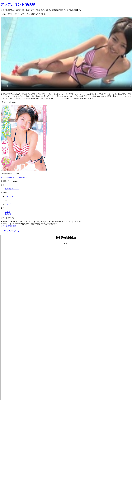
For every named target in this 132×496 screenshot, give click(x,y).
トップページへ (10, 231)
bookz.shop (6, 454)
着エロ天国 (7, 432)
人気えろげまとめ (11, 486)
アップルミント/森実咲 (18, 4)
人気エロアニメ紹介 (12, 491)
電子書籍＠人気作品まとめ (16, 464)
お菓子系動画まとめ (12, 427)
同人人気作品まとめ (12, 475)
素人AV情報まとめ (11, 410)
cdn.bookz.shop (8, 459)
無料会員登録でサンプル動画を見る (14, 177)
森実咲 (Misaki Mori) (12, 189)
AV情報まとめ (9, 405)
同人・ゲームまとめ (12, 443)
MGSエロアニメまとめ (14, 421)
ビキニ (7, 212)
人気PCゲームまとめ (12, 480)
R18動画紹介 (8, 449)
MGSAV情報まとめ (11, 416)
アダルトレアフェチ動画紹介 (17, 438)
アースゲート (10, 196)
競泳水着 (8, 214)
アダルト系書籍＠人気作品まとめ (20, 469)
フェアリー (9, 204)
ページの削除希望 (9, 226)
